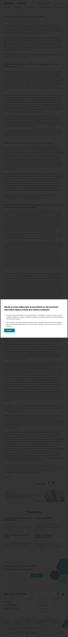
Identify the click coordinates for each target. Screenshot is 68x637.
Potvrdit (9, 330)
